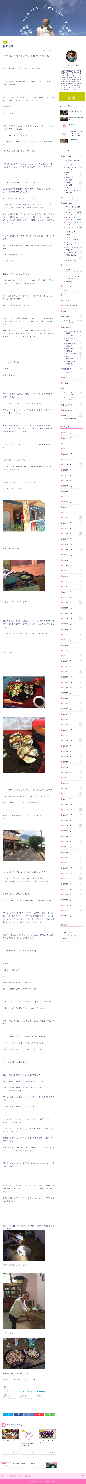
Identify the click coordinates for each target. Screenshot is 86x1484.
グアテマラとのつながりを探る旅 (74, 321)
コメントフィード (69, 935)
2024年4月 (72, 523)
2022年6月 (72, 640)
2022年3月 (72, 656)
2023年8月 (72, 566)
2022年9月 (72, 624)
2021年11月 (72, 677)
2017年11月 (72, 810)
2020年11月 (72, 735)
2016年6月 (72, 900)
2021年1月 (72, 725)
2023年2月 (72, 597)
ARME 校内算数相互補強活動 (73, 332)
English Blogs (72, 198)
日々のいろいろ (74, 279)
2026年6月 (72, 438)
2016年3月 (72, 916)
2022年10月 (72, 619)
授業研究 (74, 356)
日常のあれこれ (74, 252)
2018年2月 (72, 794)
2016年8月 (72, 889)
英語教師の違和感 (43, 1392)
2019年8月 (72, 751)
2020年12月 (72, 730)
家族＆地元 (73, 177)
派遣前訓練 (74, 281)
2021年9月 (72, 688)
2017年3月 (72, 852)
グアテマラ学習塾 (74, 222)
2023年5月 (72, 581)
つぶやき (74, 165)
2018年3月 (72, 788)
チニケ (73, 237)
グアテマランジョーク (73, 217)
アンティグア (74, 210)
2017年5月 (72, 842)
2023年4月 (72, 587)
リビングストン (73, 245)
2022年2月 (72, 661)
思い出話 (74, 182)
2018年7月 (72, 767)
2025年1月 (72, 481)
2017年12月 (72, 804)
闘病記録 (73, 193)
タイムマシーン (73, 170)
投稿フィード (67, 932)
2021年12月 (72, 672)
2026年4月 (72, 443)
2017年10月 (72, 815)
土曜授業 (73, 351)
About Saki (72, 156)
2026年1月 (72, 449)
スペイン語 (72, 286)
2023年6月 (72, 576)
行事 (73, 258)
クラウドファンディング (74, 272)
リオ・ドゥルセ (73, 242)
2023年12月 (72, 544)
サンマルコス (73, 232)
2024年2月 (72, 534)
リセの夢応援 (72, 301)
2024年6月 (72, 512)
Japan (72, 265)
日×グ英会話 (72, 405)
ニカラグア (73, 397)
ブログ (72, 295)
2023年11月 (72, 550)
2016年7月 (72, 895)
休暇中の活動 (73, 343)
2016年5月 (72, 905)
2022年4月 (72, 650)
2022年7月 (72, 634)
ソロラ (73, 235)
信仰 (73, 172)
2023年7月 (72, 571)
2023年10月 (72, 555)
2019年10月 (72, 741)
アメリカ (74, 392)
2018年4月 (72, 783)
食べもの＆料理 (73, 260)
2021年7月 (72, 698)
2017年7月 (72, 831)
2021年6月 (72, 703)
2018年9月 (72, 757)
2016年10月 (72, 879)
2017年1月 (72, 863)
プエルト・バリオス (73, 240)
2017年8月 (72, 826)
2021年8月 (72, 693)
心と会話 (74, 180)
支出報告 (72, 383)
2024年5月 (72, 518)
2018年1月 (72, 799)
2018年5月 (72, 778)
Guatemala (72, 203)
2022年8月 (72, 629)
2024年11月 (72, 491)
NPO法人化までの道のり (73, 161)
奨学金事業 (72, 369)
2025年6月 (72, 465)
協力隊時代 (72, 327)
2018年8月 (72, 762)
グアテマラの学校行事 (74, 212)
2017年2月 (72, 857)
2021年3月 (72, 719)
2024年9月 (72, 502)
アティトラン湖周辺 (73, 207)
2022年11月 (72, 613)
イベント (74, 269)
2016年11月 (72, 873)
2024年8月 (72, 507)
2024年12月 (72, 486)
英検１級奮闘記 (73, 418)
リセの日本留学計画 (72, 306)
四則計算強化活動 (73, 348)
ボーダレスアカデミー (73, 276)
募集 (72, 311)
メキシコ (73, 400)
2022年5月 (72, 645)
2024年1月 (72, 539)
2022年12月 (72, 608)
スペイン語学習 (74, 167)
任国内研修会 (73, 338)
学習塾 (72, 378)
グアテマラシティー (73, 215)
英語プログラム (73, 255)
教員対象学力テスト (73, 359)
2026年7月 (72, 433)
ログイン (65, 929)
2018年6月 (72, 773)
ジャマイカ (73, 395)
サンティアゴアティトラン (74, 228)
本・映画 (74, 185)
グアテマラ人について (73, 220)
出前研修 (73, 346)
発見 (73, 188)
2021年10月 (72, 682)
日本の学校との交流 (72, 410)
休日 (5, 42)
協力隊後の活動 (72, 316)
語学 (72, 416)
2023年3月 (72, 592)
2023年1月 (72, 603)
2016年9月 (72, 884)
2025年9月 (72, 459)
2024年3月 (72, 528)
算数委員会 (73, 364)
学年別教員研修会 (73, 354)
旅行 (72, 388)
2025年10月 (72, 454)
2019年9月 (72, 746)
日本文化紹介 (73, 361)
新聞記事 (73, 250)
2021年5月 (72, 709)
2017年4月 (72, 847)
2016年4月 (72, 910)
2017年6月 (72, 836)
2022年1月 (72, 666)
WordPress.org (68, 938)
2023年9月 (72, 560)
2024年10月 (72, 496)
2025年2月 (72, 475)
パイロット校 (73, 336)
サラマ (73, 225)
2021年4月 (72, 714)
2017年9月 (72, 820)
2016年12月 (72, 868)
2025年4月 (72, 470)
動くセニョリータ (74, 247)
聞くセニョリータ (74, 190)
